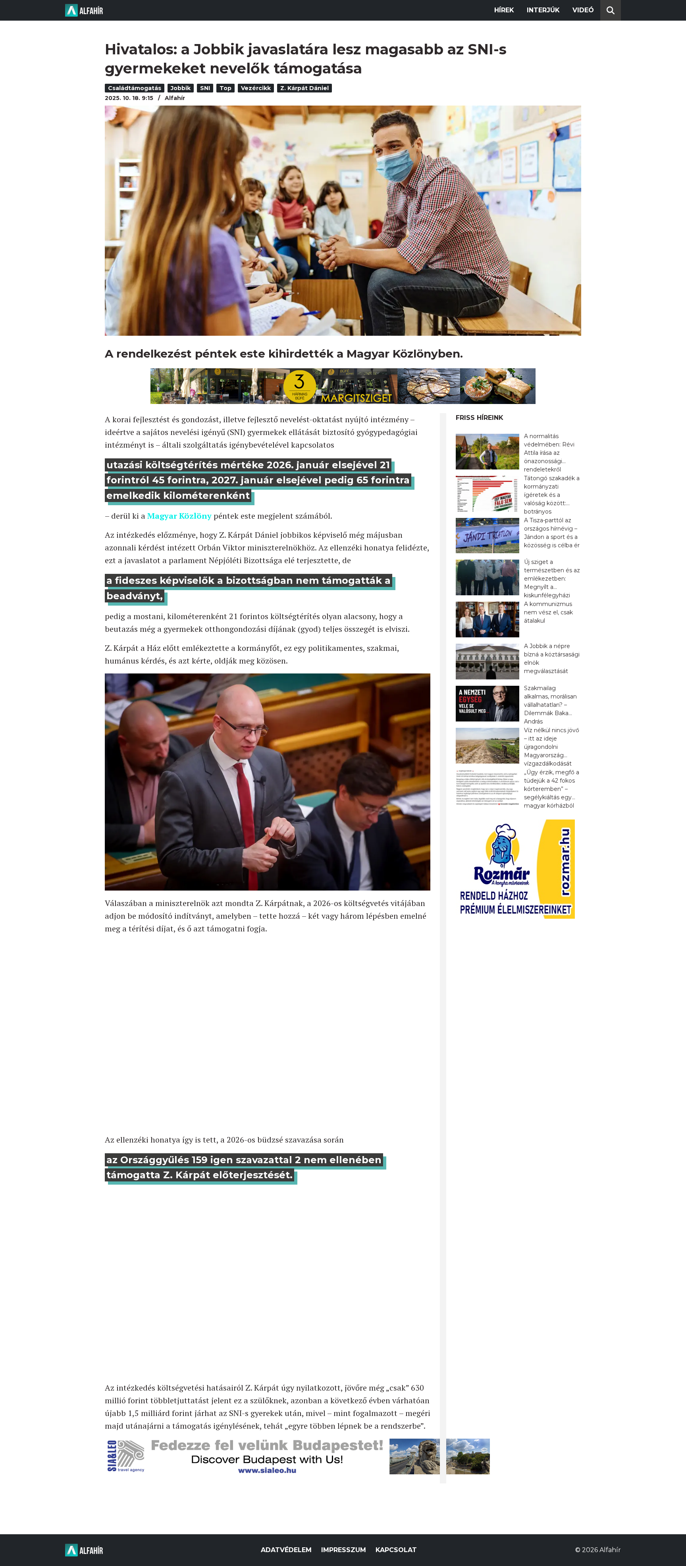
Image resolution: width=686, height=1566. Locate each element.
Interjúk (543, 10)
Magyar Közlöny (179, 515)
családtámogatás (134, 88)
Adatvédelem (286, 1550)
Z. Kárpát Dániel (304, 88)
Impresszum (343, 1550)
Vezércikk (256, 88)
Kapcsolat (396, 1550)
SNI (205, 88)
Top (225, 88)
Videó (583, 10)
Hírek (504, 10)
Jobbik (181, 88)
